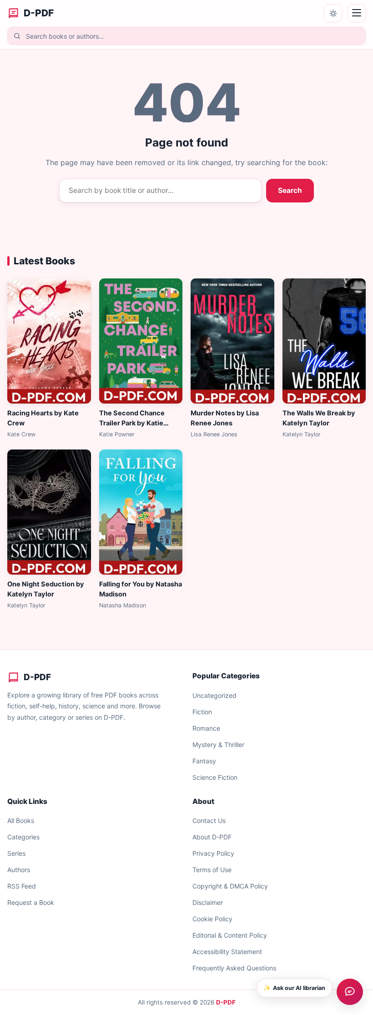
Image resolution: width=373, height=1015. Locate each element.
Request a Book (30, 902)
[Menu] (357, 13)
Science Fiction (214, 777)
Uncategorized (214, 695)
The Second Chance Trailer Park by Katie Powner (132, 423)
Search (290, 190)
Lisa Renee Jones (214, 434)
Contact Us (209, 820)
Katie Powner (117, 434)
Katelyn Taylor (301, 434)
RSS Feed (21, 886)
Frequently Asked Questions (234, 968)
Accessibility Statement (227, 951)
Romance (206, 728)
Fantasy (204, 761)
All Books (20, 820)
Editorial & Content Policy (229, 935)
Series (16, 853)
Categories (23, 837)
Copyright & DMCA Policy (230, 886)
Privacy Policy (213, 853)
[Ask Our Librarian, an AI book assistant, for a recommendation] (350, 992)
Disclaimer (207, 902)
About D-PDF (212, 837)
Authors (18, 870)
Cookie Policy (212, 919)
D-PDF (226, 1002)
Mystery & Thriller (218, 744)
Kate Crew (21, 434)
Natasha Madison (122, 605)
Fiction (202, 712)
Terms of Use (212, 870)
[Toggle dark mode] (333, 13)
